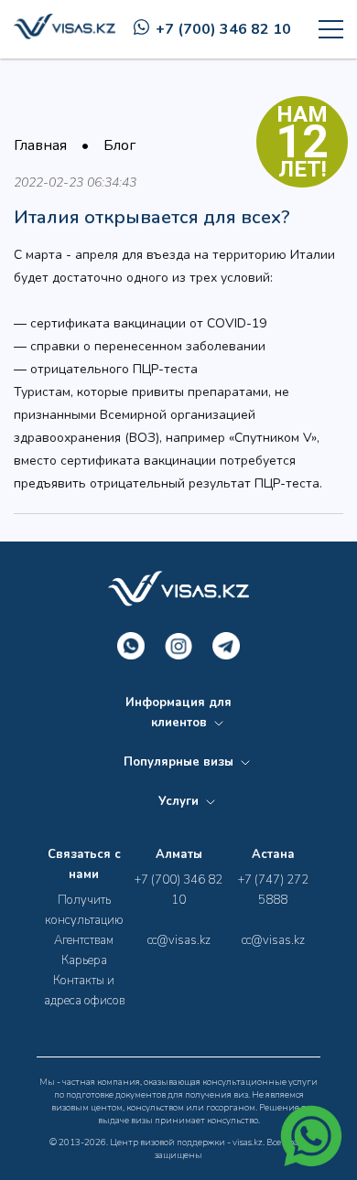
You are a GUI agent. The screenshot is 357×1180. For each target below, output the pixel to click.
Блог (119, 145)
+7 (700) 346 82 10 (223, 29)
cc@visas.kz (179, 940)
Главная (40, 145)
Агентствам (84, 940)
